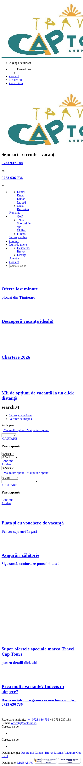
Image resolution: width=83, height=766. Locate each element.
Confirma (7, 461)
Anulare (6, 464)
